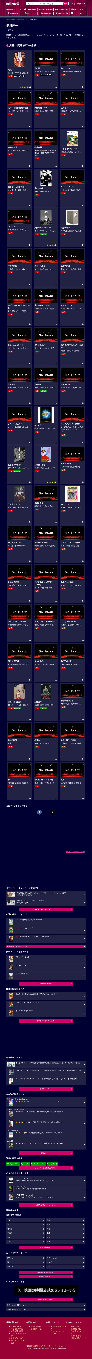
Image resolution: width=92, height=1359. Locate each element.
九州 (8, 1241)
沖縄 (48, 1241)
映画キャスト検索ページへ (16, 1305)
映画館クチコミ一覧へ (45, 1272)
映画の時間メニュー (14, 9)
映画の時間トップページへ (16, 1309)
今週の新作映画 (47, 9)
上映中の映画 (31, 9)
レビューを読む (78, 13)
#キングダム (51, 1164)
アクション (11, 1258)
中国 (8, 1237)
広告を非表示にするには (75, 852)
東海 (48, 1224)
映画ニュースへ (45, 1089)
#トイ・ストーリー (37, 1164)
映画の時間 (10, 19)
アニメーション (52, 1258)
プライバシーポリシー (57, 1346)
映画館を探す (15, 13)
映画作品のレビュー (18, 1338)
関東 (48, 1220)
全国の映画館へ (45, 1247)
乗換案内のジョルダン (38, 1346)
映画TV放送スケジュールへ (45, 1205)
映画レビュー (45, 1153)
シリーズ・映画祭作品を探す (45, 1168)
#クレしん (24, 1164)
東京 (8, 1220)
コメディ (10, 1266)
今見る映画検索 (77, 4)
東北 (48, 1229)
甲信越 (9, 1233)
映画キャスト (22, 19)
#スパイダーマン (12, 1164)
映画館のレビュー (37, 1329)
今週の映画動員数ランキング (17, 946)
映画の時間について (45, 1299)
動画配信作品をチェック (45, 1021)
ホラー (49, 1266)
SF (8, 1262)
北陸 (48, 1233)
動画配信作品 (63, 13)
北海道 (9, 1229)
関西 (8, 1224)
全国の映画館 (36, 1326)
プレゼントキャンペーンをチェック (45, 909)
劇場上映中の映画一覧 (45, 983)
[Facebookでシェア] (39, 812)
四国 (48, 1237)
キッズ (49, 1262)
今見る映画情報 (76, 1336)
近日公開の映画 (63, 9)
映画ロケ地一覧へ (45, 1276)
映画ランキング (78, 9)
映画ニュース (31, 13)
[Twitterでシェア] (52, 812)
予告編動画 (47, 13)
